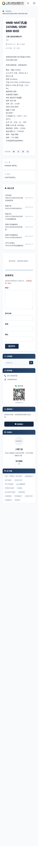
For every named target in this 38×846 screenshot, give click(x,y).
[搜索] (28, 3)
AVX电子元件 (18, 480)
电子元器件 (8, 480)
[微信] (14, 152)
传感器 (19, 98)
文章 (19, 464)
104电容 (19, 488)
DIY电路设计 (18, 496)
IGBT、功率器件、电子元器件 (13, 476)
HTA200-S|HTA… (11, 166)
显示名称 (8, 313)
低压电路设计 (29, 476)
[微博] (18, 152)
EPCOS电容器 (9, 484)
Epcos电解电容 (20, 484)
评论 (7, 288)
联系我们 (20, 424)
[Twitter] (23, 152)
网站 (6, 334)
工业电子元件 (29, 496)
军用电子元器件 (9, 488)
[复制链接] (28, 152)
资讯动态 (8, 11)
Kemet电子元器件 (10, 492)
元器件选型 (21, 492)
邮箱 (6, 324)
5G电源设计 (8, 500)
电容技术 (17, 500)
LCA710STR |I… (10, 177)
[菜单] (34, 3)
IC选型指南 (8, 496)
